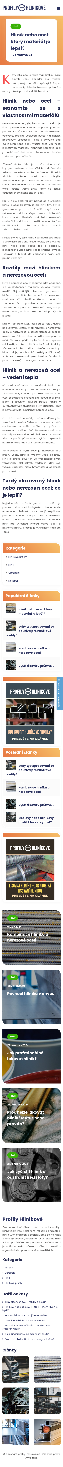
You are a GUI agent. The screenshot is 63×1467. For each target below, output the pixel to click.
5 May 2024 (14, 926)
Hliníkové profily (17, 556)
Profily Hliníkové (22, 1219)
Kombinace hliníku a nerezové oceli (34, 650)
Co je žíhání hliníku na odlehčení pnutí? (26, 1334)
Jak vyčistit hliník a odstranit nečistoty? (27, 1174)
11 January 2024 (21, 55)
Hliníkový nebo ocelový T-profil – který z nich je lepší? (30, 1308)
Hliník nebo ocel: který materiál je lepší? (30, 41)
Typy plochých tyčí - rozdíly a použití (25, 1302)
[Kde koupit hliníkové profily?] (30, 713)
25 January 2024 (18, 1104)
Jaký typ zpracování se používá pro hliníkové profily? (30, 631)
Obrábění (14, 572)
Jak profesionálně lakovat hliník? (25, 1055)
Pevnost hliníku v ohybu (31, 993)
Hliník (16, 26)
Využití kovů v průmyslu (36, 666)
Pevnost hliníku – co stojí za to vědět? (25, 1315)
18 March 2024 (16, 986)
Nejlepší (13, 580)
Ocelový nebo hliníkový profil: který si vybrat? (36, 820)
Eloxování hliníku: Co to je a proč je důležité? (29, 1339)
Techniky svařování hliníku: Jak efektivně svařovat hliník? (26, 1327)
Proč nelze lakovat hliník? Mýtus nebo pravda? (26, 1118)
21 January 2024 (17, 1164)
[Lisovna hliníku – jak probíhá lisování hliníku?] (30, 870)
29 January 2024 (18, 1045)
